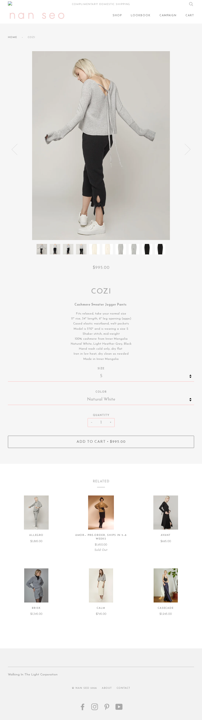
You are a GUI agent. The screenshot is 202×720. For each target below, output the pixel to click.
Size (101, 368)
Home (12, 37)
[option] (101, 145)
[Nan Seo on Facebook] (82, 709)
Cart (189, 15)
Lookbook (140, 15)
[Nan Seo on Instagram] (94, 709)
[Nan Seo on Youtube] (119, 709)
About (107, 688)
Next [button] (187, 149)
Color (101, 392)
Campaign (167, 15)
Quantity (101, 415)
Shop (117, 15)
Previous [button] (14, 149)
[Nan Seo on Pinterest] (106, 709)
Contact (123, 688)
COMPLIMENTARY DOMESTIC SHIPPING (101, 4)
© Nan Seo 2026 (84, 688)
